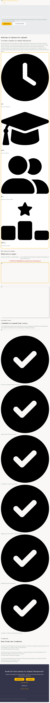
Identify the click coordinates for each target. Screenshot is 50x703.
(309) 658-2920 (24, 682)
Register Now (7, 23)
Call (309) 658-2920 (19, 23)
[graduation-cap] (25, 147)
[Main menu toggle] (4, 3)
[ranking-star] (25, 239)
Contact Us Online (25, 688)
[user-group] (25, 193)
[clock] (25, 100)
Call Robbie (30, 679)
